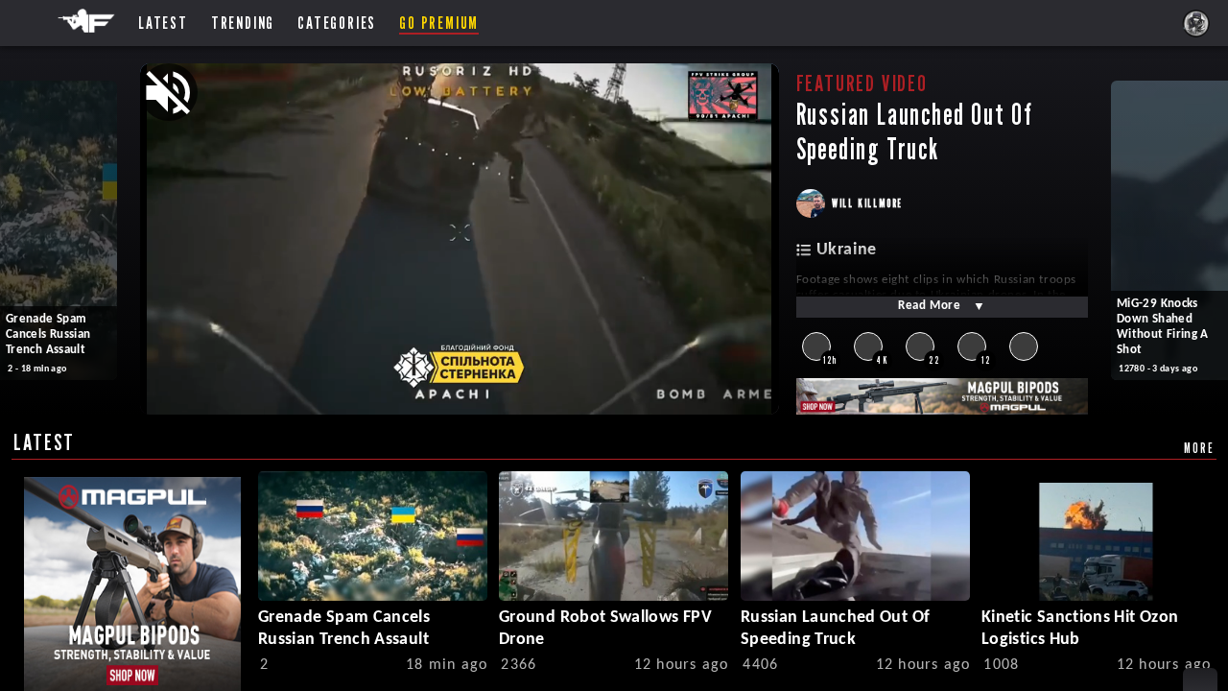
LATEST (44, 442)
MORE (1199, 448)
